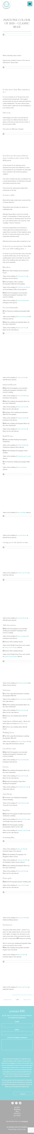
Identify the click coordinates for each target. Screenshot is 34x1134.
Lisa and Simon (22, 535)
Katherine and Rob (22, 830)
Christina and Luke (22, 787)
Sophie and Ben (22, 418)
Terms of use (22, 1129)
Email (17, 1029)
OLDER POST (7, 999)
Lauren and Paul (22, 885)
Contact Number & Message (17, 1037)
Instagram (25, 1121)
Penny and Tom (22, 276)
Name (17, 1021)
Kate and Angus (22, 316)
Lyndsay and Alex (22, 860)
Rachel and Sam (22, 803)
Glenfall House (23, 723)
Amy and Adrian (22, 300)
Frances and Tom (22, 573)
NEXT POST (27, 999)
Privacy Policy (12, 1129)
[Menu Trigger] (29, 3)
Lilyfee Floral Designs (10, 647)
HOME (17, 1107)
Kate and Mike (21, 512)
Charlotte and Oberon (23, 287)
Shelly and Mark (22, 445)
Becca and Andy (22, 918)
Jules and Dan (21, 377)
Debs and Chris (21, 327)
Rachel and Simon (22, 819)
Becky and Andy (22, 683)
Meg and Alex (21, 849)
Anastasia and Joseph (24, 456)
